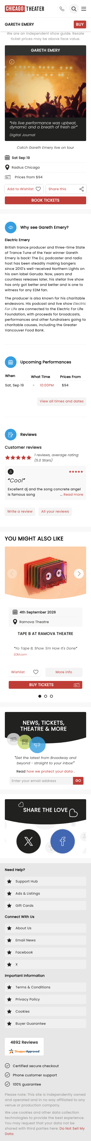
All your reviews (55, 511)
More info (64, 672)
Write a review (20, 511)
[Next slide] (79, 573)
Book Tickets (45, 200)
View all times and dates (62, 401)
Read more (73, 494)
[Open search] (74, 9)
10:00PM (47, 385)
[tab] (40, 696)
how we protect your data (50, 771)
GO (78, 780)
